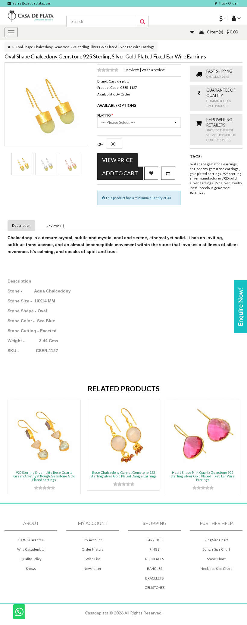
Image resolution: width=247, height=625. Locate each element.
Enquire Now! (240, 306)
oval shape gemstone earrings (213, 164)
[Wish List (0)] (192, 32)
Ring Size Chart (216, 540)
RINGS (154, 549)
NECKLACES (154, 559)
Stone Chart (216, 559)
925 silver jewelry (228, 183)
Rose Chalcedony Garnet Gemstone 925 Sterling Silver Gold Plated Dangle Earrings (123, 474)
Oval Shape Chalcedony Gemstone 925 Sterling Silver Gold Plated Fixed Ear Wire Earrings (85, 47)
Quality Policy (31, 559)
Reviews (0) (55, 226)
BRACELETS (154, 578)
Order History (93, 549)
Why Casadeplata (31, 549)
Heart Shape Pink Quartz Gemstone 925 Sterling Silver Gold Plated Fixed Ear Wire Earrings (202, 476)
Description (21, 225)
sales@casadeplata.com (31, 3)
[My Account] (234, 18)
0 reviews (132, 70)
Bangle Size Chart (216, 549)
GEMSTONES (154, 587)
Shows (31, 568)
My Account (92, 540)
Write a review (153, 70)
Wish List (93, 559)
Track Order (228, 3)
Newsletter (93, 568)
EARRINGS (154, 540)
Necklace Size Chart (216, 568)
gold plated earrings (206, 174)
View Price (117, 160)
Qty (100, 144)
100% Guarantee (31, 540)
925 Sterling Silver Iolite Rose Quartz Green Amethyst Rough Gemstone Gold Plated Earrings (44, 476)
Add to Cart (120, 173)
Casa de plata (119, 81)
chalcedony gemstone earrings (214, 169)
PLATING (104, 115)
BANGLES (154, 568)
